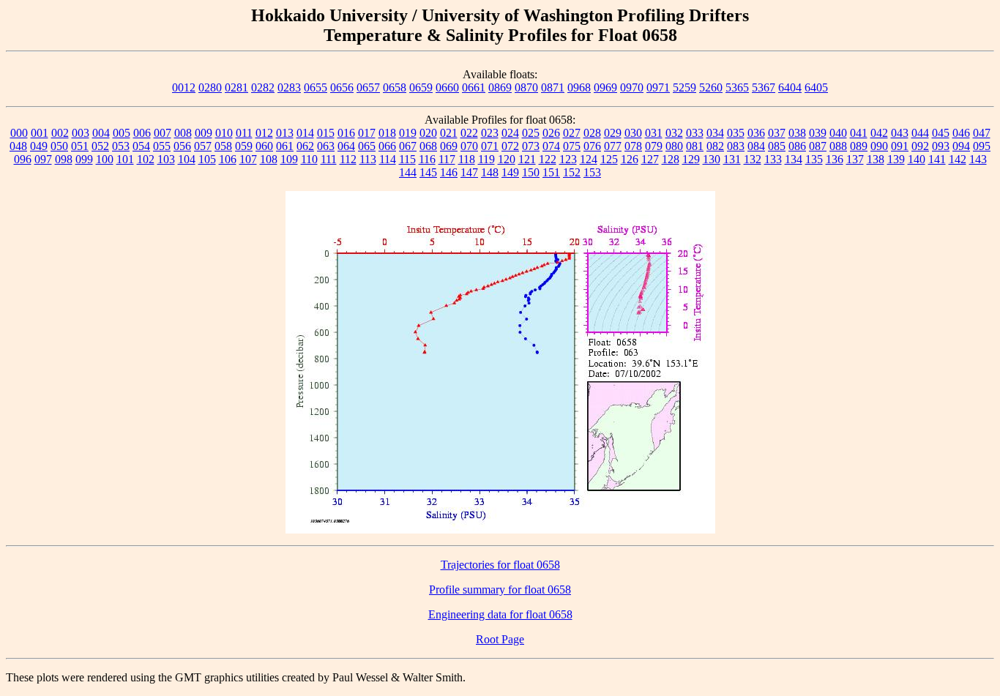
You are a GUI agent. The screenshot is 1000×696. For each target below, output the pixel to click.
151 (551, 172)
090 (879, 146)
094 (961, 146)
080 (674, 146)
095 (981, 146)
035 (736, 133)
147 (469, 172)
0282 (263, 87)
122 (547, 159)
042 (879, 133)
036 (756, 133)
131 (732, 159)
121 (527, 159)
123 (568, 159)
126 (629, 159)
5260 (711, 87)
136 (834, 159)
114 (387, 159)
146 (449, 172)
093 (940, 146)
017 (367, 133)
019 (408, 133)
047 (981, 133)
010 (224, 133)
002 (60, 133)
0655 (315, 87)
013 (285, 133)
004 (101, 133)
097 (43, 159)
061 (285, 146)
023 (490, 133)
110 (309, 159)
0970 (631, 87)
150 (531, 172)
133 (773, 159)
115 (407, 159)
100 (104, 159)
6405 (816, 87)
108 (268, 159)
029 (613, 133)
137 (855, 159)
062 (305, 146)
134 (793, 159)
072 (510, 146)
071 (490, 146)
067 (408, 146)
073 (531, 146)
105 (207, 159)
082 (715, 146)
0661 (473, 87)
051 (80, 146)
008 (183, 133)
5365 (737, 87)
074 (551, 146)
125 (609, 159)
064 (346, 146)
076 (592, 146)
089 (858, 146)
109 (289, 159)
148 (490, 172)
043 (899, 133)
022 (469, 133)
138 (875, 159)
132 (752, 159)
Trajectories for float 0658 (500, 564)
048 (18, 146)
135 (814, 159)
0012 (183, 87)
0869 (500, 87)
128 (670, 159)
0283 (289, 87)
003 (80, 133)
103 (166, 159)
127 (650, 159)
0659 (421, 87)
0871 (552, 87)
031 (654, 133)
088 (838, 146)
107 (248, 159)
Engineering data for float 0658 (500, 614)
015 (326, 133)
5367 (763, 87)
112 (348, 159)
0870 (526, 87)
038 (797, 133)
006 (142, 133)
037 (777, 133)
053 (121, 146)
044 (920, 133)
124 (588, 159)
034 (715, 133)
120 (506, 159)
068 (428, 146)
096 (22, 159)
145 (428, 172)
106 (227, 159)
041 (858, 133)
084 (756, 146)
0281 (236, 87)
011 (244, 133)
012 (264, 133)
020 (428, 133)
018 (387, 133)
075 (572, 146)
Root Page (500, 639)
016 (346, 133)
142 (957, 159)
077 (613, 146)
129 (691, 159)
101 (125, 159)
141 (937, 159)
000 (19, 133)
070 (469, 146)
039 (818, 133)
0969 (605, 87)
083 (736, 146)
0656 (342, 87)
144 (408, 172)
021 (449, 133)
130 (711, 159)
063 (326, 146)
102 (145, 159)
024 (510, 133)
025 (531, 133)
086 (797, 146)
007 (162, 133)
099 (84, 159)
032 (674, 133)
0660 (447, 87)
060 (264, 146)
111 (329, 159)
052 (100, 146)
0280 (210, 87)
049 (39, 146)
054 (141, 146)
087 (818, 146)
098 (63, 159)
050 (59, 146)
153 (592, 172)
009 (203, 133)
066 (387, 146)
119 (486, 159)
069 (449, 146)
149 (510, 172)
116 (427, 159)
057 (203, 146)
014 (305, 133)
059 (244, 146)
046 (961, 133)
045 (940, 133)
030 (633, 133)
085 (777, 146)
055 (162, 146)
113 (367, 159)
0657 (368, 87)
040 (838, 133)
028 (592, 133)
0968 (579, 87)
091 (899, 146)
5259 (684, 87)
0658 (394, 87)
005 (121, 133)
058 (223, 146)
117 (447, 159)
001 (39, 133)
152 (572, 172)
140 (916, 159)
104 (186, 159)
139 (896, 159)
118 (466, 159)
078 (633, 146)
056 (182, 146)
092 (920, 146)
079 (654, 146)
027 (572, 133)
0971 (658, 87)
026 (551, 133)
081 (695, 146)
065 (367, 146)
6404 (790, 87)
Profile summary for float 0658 (500, 589)
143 (978, 159)
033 (695, 133)
